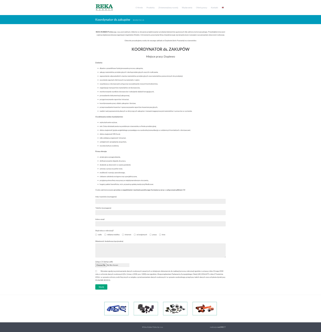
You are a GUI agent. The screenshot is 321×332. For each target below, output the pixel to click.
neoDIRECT (221, 327)
